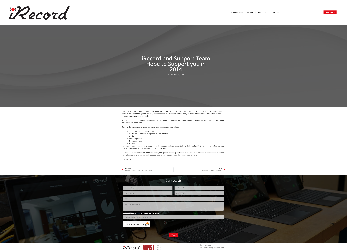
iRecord (157, 114)
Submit (173, 235)
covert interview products (178, 155)
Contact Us (275, 12)
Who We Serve (237, 12)
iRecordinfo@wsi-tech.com (213, 248)
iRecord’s (128, 123)
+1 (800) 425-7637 (209, 245)
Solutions (250, 12)
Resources (262, 12)
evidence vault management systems (152, 155)
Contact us (193, 152)
